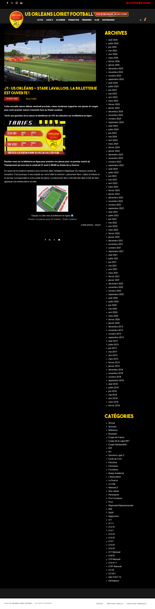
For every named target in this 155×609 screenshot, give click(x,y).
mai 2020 (112, 308)
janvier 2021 (114, 280)
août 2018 (113, 384)
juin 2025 (112, 90)
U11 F (111, 523)
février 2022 (114, 233)
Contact (99, 603)
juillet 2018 (113, 387)
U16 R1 (111, 548)
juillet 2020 (113, 301)
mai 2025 (112, 93)
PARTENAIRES (108, 20)
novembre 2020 (115, 287)
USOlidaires (113, 580)
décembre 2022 (115, 197)
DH (109, 451)
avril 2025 (112, 97)
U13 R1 (111, 534)
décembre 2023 (115, 154)
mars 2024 (113, 144)
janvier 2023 (114, 194)
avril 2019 (112, 355)
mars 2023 (113, 187)
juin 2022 (112, 219)
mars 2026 (113, 58)
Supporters (113, 516)
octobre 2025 (114, 75)
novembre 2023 (115, 158)
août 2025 (113, 83)
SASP (111, 512)
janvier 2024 (114, 151)
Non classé (113, 491)
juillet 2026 (113, 43)
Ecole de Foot (115, 459)
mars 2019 (113, 359)
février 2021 (114, 276)
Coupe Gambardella (117, 444)
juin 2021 (112, 262)
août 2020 (113, 298)
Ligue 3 (49, 20)
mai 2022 (112, 222)
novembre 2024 (115, 115)
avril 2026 (112, 54)
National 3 (113, 487)
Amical (111, 423)
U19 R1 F (112, 563)
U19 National (114, 559)
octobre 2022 (114, 204)
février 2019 (114, 362)
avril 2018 (112, 398)
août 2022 (113, 212)
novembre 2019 (115, 330)
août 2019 (113, 341)
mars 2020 (113, 316)
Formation (113, 469)
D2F (110, 448)
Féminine (112, 462)
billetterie (132, 2)
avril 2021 (112, 269)
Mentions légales (115, 603)
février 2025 (114, 104)
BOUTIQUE (145, 2)
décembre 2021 (115, 240)
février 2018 (114, 405)
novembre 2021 (115, 244)
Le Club (111, 484)
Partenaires (113, 494)
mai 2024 (112, 136)
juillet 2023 (113, 172)
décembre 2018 (115, 369)
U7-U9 (111, 570)
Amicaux (112, 426)
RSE (110, 509)
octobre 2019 (114, 334)
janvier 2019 (114, 366)
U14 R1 (111, 537)
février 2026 (114, 61)
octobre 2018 (114, 377)
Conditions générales (137, 603)
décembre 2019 (115, 326)
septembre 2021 (116, 251)
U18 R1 (111, 555)
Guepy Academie (116, 473)
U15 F (111, 541)
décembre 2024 (115, 111)
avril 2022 (112, 226)
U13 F (111, 530)
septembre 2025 (116, 79)
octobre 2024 (114, 118)
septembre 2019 (116, 337)
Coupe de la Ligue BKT (118, 441)
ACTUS (40, 20)
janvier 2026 (114, 65)
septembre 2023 (116, 165)
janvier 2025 (114, 108)
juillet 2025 (113, 86)
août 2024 (113, 126)
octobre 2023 (114, 161)
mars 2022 (113, 230)
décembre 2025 (115, 68)
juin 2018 (112, 391)
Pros (110, 502)
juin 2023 (112, 176)
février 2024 (114, 147)
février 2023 (114, 190)
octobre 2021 (114, 248)
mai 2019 (112, 351)
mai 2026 (112, 50)
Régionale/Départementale (120, 505)
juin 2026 (112, 47)
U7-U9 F (112, 573)
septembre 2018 (116, 380)
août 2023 (113, 169)
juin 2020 (112, 305)
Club (97, 20)
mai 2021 (112, 265)
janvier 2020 (114, 323)
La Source (113, 480)
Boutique (112, 433)
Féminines (87, 20)
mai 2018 (112, 394)
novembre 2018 (115, 373)
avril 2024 (112, 140)
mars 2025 (113, 101)
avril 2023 (112, 183)
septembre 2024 (116, 122)
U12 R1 (111, 527)
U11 (110, 520)
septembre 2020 (116, 294)
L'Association (114, 477)
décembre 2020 (115, 283)
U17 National (114, 552)
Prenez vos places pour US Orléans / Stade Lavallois (52, 219)
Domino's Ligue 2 (116, 455)
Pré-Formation (115, 498)
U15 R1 (111, 545)
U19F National (115, 566)
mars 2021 (113, 273)
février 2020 (114, 319)
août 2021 (113, 255)
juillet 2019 (113, 344)
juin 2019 (112, 348)
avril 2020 (112, 312)
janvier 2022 (114, 237)
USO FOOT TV (114, 577)
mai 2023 (112, 179)
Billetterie (113, 430)
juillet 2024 (113, 129)
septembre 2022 (116, 208)
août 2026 (113, 40)
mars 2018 (113, 402)
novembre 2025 (115, 72)
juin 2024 (112, 133)
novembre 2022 (115, 201)
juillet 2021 (113, 258)
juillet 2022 (113, 215)
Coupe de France (116, 437)
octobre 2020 (114, 291)
